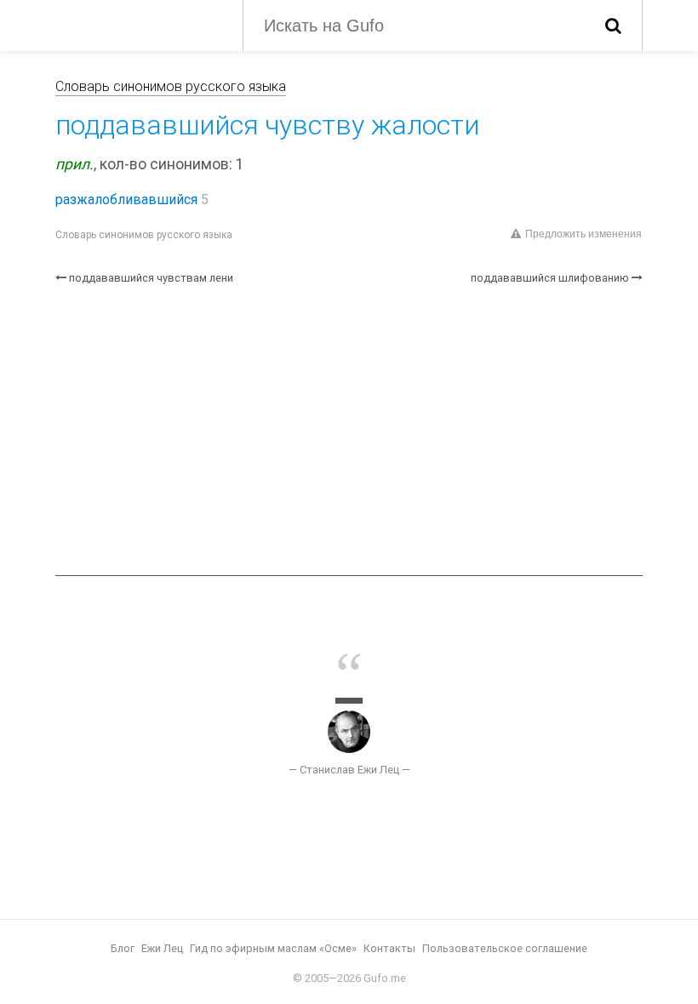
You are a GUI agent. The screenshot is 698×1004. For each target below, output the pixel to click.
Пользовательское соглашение (504, 948)
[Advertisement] (349, 430)
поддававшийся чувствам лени (151, 277)
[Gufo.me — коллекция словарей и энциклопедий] (136, 24)
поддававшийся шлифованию (550, 277)
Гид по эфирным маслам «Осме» (273, 948)
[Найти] (613, 25)
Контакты (389, 948)
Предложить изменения (583, 234)
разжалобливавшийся (126, 199)
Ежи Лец (162, 948)
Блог (122, 948)
